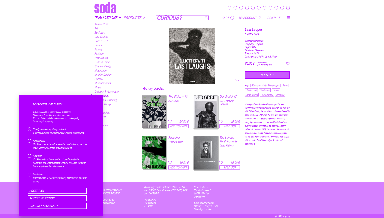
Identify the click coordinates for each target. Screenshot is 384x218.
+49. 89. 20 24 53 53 (104, 199)
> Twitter (148, 205)
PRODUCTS (132, 17)
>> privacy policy (45, 121)
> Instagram (150, 199)
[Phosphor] (154, 153)
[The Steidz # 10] (154, 111)
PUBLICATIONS (105, 17)
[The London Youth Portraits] (206, 153)
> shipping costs (266, 64)
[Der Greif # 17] (206, 111)
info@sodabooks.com (104, 202)
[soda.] (105, 7)
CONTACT (273, 18)
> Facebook (150, 202)
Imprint (286, 216)
